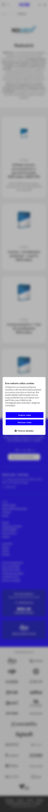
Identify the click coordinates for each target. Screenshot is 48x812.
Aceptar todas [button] (24, 415)
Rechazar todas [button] (24, 422)
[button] (24, 430)
